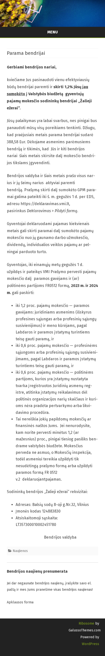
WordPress (90, 644)
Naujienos (20, 551)
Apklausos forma (20, 602)
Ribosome (86, 623)
